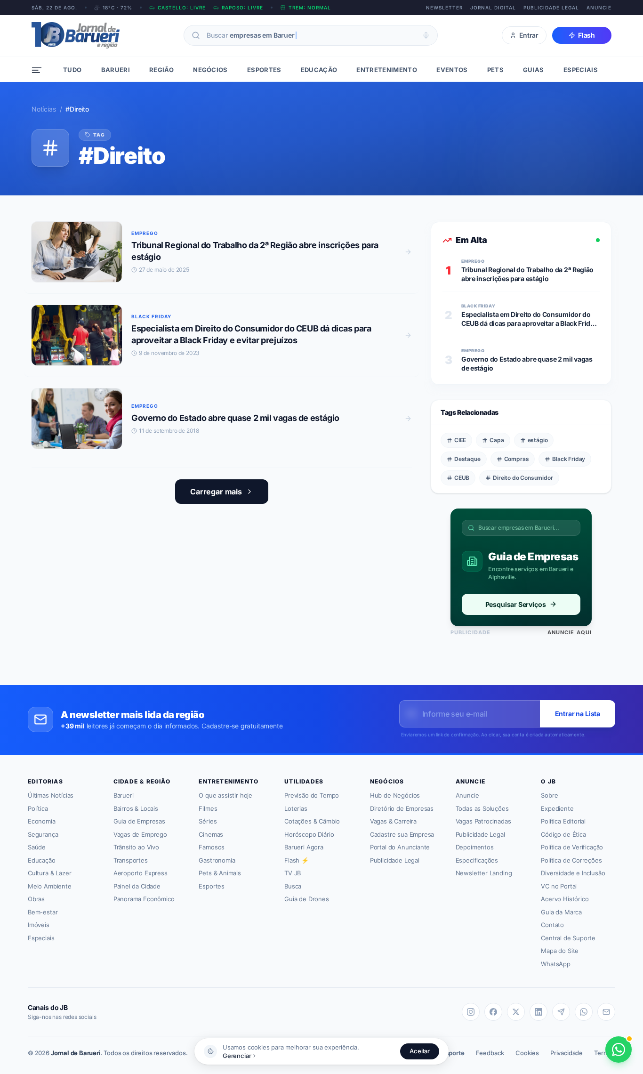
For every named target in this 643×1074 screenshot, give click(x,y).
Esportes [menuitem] (264, 69)
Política (38, 808)
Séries (208, 821)
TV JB (292, 873)
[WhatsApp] (584, 1012)
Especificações (477, 860)
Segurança (43, 834)
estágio (538, 440)
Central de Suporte (568, 938)
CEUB (461, 477)
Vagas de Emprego (140, 834)
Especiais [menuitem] (580, 69)
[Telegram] (561, 1012)
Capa (497, 440)
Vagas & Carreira (393, 821)
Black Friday (568, 458)
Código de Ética (563, 834)
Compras (516, 458)
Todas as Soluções (482, 808)
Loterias (295, 808)
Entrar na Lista (577, 714)
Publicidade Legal (551, 7)
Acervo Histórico (564, 899)
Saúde (37, 847)
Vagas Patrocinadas (483, 821)
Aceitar (420, 1051)
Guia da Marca (561, 912)
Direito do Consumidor (523, 477)
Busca (292, 886)
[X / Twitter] (516, 1012)
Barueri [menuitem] (115, 69)
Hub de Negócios (395, 795)
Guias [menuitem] (533, 69)
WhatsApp (556, 964)
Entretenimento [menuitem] (386, 69)
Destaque (467, 458)
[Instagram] (471, 1012)
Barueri (123, 795)
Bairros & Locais (135, 808)
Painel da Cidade (137, 886)
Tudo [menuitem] (72, 69)
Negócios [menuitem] (210, 69)
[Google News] (606, 1012)
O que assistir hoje (225, 795)
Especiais (41, 938)
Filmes (208, 808)
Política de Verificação (572, 847)
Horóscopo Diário (309, 834)
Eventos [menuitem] (451, 69)
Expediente (557, 808)
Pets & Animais (220, 873)
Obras (36, 899)
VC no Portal (559, 886)
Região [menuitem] (161, 69)
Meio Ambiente (50, 886)
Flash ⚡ (296, 860)
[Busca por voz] (426, 35)
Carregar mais (216, 491)
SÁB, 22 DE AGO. (54, 7)
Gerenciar (237, 1055)
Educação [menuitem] (319, 69)
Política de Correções (571, 860)
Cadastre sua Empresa (402, 834)
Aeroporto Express (140, 873)
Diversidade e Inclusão (573, 873)
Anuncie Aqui (569, 632)
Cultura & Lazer (49, 873)
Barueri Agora (303, 847)
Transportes (130, 860)
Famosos (212, 847)
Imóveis (38, 925)
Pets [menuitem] (495, 69)
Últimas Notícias (50, 795)
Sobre (549, 795)
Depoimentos (475, 847)
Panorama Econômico (144, 899)
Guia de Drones (306, 899)
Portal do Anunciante (400, 847)
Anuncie (599, 7)
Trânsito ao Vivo (136, 847)
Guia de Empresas (139, 821)
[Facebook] (493, 1012)
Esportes (212, 886)
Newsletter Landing (484, 873)
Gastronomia (217, 860)
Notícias (44, 109)
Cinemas (211, 834)
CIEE (460, 440)
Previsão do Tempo (311, 795)
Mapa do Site (560, 950)
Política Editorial (563, 821)
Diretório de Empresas (402, 808)
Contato (552, 925)
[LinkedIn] (538, 1012)
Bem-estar (42, 912)
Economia (42, 821)
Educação (42, 860)
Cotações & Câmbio (312, 821)
